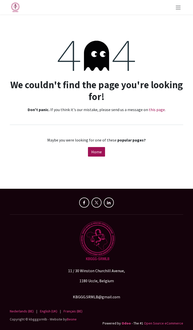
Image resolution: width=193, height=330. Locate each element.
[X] (96, 203)
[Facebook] (84, 203)
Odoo (127, 323)
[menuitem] (22, 311)
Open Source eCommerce (163, 323)
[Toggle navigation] (178, 7)
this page (157, 109)
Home (96, 151)
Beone (72, 319)
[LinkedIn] (109, 203)
